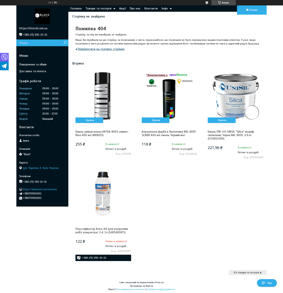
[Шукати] (65, 42)
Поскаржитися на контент (131, 289)
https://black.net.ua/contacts (40, 189)
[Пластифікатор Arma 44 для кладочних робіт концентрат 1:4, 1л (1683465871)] (103, 193)
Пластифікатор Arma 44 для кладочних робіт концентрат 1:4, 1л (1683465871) (101, 230)
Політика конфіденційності (160, 289)
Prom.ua (159, 282)
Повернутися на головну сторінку (101, 49)
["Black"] (42, 16)
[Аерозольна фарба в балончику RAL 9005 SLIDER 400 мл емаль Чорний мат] (169, 96)
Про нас (135, 8)
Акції (122, 8)
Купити (90, 120)
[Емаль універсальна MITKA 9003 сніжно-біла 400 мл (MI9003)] (103, 96)
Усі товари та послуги (246, 272)
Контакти (151, 8)
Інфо (165, 8)
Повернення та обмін (33, 64)
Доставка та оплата (32, 71)
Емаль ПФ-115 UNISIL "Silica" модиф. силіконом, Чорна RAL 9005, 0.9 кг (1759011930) (231, 135)
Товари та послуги (98, 8)
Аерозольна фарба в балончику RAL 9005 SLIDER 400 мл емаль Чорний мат (169, 133)
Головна (76, 8)
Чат (269, 283)
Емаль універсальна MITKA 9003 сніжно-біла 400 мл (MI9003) (102, 133)
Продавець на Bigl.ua (141, 286)
